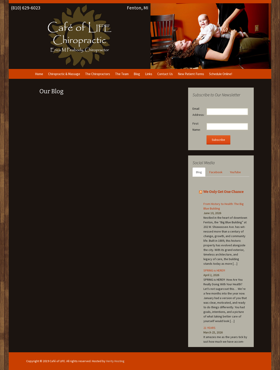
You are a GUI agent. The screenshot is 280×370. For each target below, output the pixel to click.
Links (148, 74)
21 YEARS (209, 328)
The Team (122, 74)
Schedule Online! (220, 74)
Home (39, 74)
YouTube (235, 172)
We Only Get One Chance (223, 192)
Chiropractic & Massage (64, 74)
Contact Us (165, 74)
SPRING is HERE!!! (214, 270)
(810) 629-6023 (25, 8)
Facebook (215, 172)
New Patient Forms (191, 74)
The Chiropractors (97, 74)
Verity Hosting (115, 361)
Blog (137, 74)
